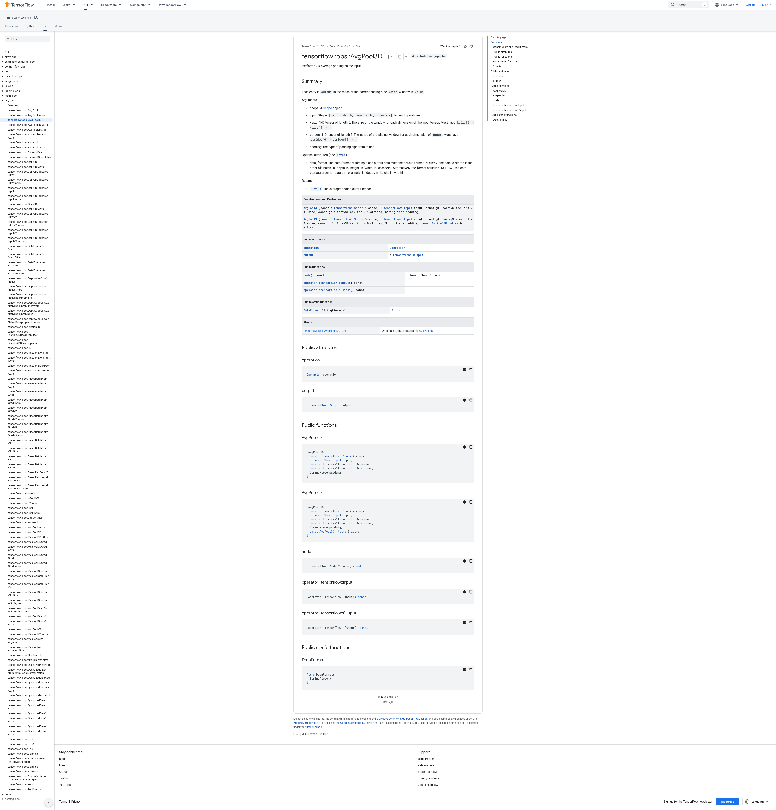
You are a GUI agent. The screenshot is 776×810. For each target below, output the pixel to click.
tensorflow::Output (408, 255)
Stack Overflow (427, 771)
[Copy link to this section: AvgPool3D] (326, 438)
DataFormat (311, 310)
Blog (62, 758)
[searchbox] (27, 39)
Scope (327, 108)
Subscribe (727, 801)
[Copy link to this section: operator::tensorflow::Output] (360, 613)
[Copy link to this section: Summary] (326, 81)
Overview (11, 26)
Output (316, 189)
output (308, 255)
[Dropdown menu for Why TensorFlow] (186, 5)
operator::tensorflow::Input (326, 283)
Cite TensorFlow (428, 784)
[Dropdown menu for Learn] (75, 5)
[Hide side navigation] (49, 803)
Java (58, 26)
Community (138, 5)
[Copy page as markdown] (400, 56)
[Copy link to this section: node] (315, 551)
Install (51, 5)
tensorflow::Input (398, 208)
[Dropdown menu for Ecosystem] (121, 5)
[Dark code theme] (464, 369)
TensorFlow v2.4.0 (22, 17)
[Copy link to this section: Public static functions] (354, 647)
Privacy (76, 801)
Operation (397, 248)
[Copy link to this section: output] (318, 391)
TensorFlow (308, 46)
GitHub (751, 5)
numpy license (313, 726)
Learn (66, 5)
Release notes (427, 765)
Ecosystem (109, 5)
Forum (63, 765)
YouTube (65, 784)
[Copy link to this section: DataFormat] (329, 660)
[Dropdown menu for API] (93, 5)
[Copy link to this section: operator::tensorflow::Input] (356, 582)
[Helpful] (465, 46)
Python (30, 26)
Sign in (766, 4)
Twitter (64, 778)
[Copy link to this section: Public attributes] (341, 348)
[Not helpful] (471, 46)
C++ (45, 26)
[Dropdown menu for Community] (150, 5)
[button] (26, 57)
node (307, 275)
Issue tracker (426, 758)
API (85, 5)
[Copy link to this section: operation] (324, 360)
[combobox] (688, 4)
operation (311, 248)
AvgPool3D (311, 208)
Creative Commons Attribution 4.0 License (403, 718)
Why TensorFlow (170, 5)
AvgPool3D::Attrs (445, 223)
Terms (63, 801)
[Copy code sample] (471, 369)
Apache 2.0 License (304, 722)
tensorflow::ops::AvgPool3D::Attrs (324, 330)
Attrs (341, 155)
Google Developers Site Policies (358, 722)
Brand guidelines (428, 778)
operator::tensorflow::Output (327, 290)
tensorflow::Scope (348, 208)
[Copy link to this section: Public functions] (341, 425)
